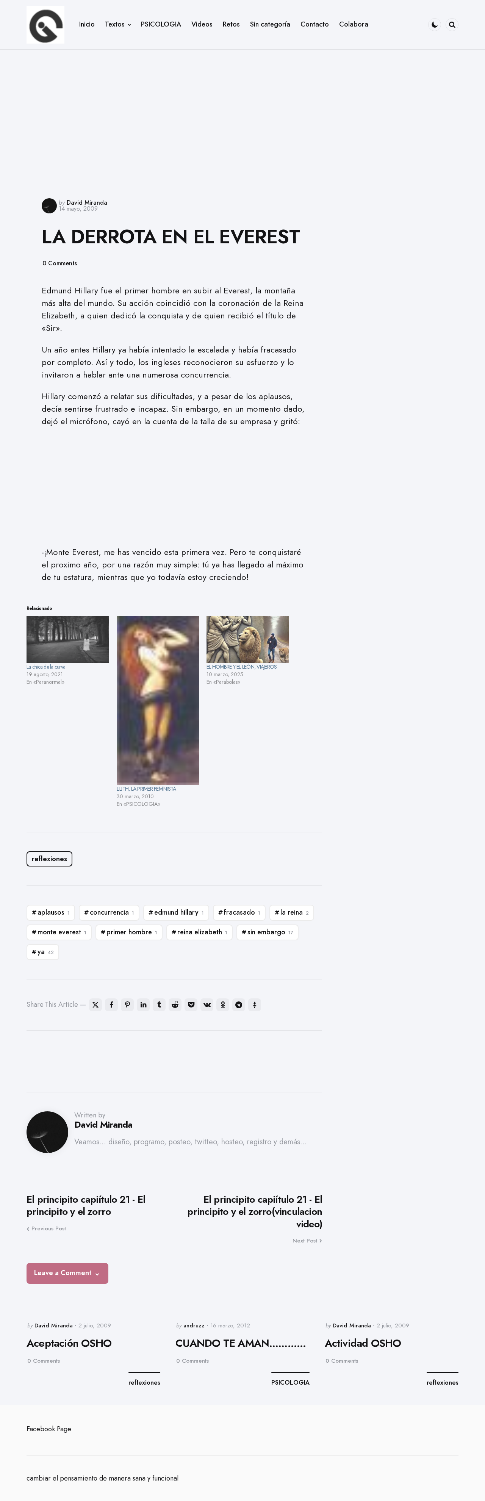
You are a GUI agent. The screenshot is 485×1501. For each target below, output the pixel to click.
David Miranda (87, 202)
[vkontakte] (206, 1004)
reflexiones (49, 859)
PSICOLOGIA (290, 1383)
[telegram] (238, 1004)
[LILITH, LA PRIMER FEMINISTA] (158, 700)
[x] (95, 1004)
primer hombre (131, 932)
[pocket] (191, 1004)
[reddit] (175, 1004)
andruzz (194, 1325)
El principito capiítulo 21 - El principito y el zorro (86, 1205)
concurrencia (112, 912)
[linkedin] (143, 1004)
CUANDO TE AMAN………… (240, 1343)
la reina (294, 912)
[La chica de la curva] (68, 639)
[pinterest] (127, 1004)
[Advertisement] (242, 118)
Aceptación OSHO (69, 1343)
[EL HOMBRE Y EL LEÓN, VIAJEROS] (248, 639)
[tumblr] (159, 1004)
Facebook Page (49, 1429)
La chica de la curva (46, 667)
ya (46, 952)
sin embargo (270, 932)
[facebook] (111, 1004)
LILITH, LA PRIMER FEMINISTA (146, 789)
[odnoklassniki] (222, 1004)
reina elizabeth (202, 932)
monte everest (62, 932)
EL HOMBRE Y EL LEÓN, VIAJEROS (242, 667)
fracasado (242, 912)
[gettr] (254, 1004)
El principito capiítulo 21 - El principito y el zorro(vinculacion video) (254, 1211)
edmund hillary (179, 912)
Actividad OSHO (363, 1343)
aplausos (54, 912)
